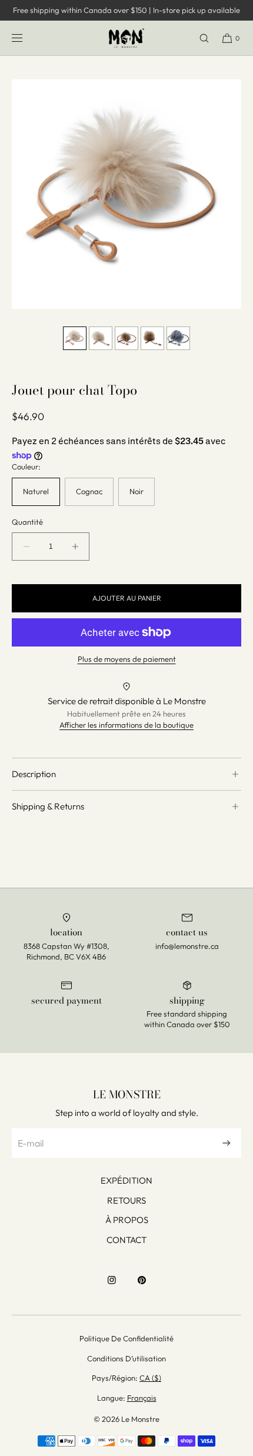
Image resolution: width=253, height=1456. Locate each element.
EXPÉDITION (126, 1180)
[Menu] (26, 38)
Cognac (89, 491)
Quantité (27, 522)
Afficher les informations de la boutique (126, 724)
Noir (136, 491)
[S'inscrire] (226, 1143)
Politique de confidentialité (126, 1338)
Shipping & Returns (48, 806)
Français (142, 1397)
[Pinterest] (142, 1286)
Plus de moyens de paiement (127, 659)
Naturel (36, 491)
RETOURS (126, 1200)
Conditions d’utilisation (126, 1358)
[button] (199, 38)
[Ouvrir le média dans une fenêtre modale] (126, 194)
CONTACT (126, 1239)
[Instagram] (112, 1286)
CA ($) (150, 1377)
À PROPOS (126, 1219)
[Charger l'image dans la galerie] (74, 338)
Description (34, 773)
